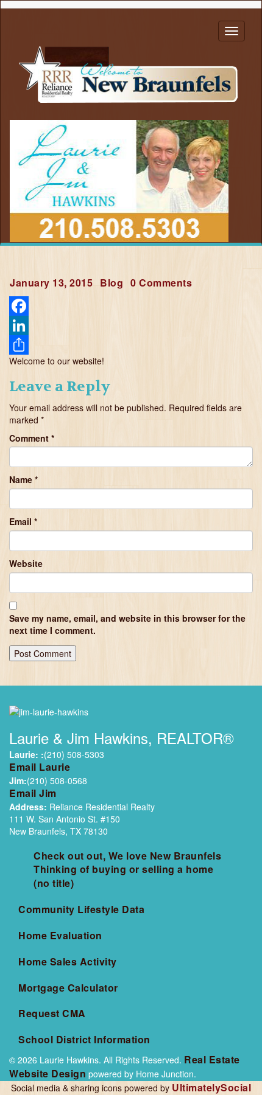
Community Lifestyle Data (81, 909)
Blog (111, 283)
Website (26, 563)
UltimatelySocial (211, 1087)
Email (23, 521)
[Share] (131, 345)
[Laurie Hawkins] (131, 74)
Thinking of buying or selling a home (123, 869)
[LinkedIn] (131, 325)
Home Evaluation (60, 935)
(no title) (54, 883)
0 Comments (161, 283)
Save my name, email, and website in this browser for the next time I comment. (127, 624)
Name (23, 479)
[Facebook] (131, 306)
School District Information (84, 1039)
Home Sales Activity (67, 961)
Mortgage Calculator (68, 988)
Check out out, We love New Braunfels (127, 856)
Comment (31, 438)
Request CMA (52, 1013)
